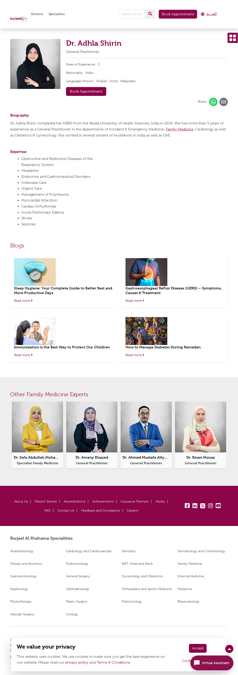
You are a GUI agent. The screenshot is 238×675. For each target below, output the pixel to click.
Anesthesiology (21, 551)
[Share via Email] (223, 102)
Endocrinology (77, 563)
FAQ (47, 510)
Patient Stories (46, 501)
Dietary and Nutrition (26, 563)
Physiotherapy (21, 601)
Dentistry (129, 551)
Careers (132, 510)
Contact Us (65, 510)
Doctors (37, 14)
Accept (198, 648)
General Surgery (78, 576)
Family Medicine (179, 129)
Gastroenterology (23, 576)
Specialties (57, 14)
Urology (72, 614)
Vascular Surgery (22, 614)
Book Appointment (178, 14)
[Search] (150, 14)
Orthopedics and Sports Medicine (147, 589)
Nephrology (19, 589)
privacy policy (77, 662)
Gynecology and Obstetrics (142, 576)
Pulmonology (132, 601)
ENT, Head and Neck (137, 563)
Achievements (103, 501)
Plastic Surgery (77, 601)
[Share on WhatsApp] (213, 102)
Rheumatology (188, 601)
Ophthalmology (77, 589)
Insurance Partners (135, 501)
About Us (21, 501)
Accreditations (74, 501)
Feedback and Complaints (100, 510)
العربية (211, 14)
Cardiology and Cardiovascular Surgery (91, 551)
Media (160, 501)
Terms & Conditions (113, 662)
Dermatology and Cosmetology (201, 551)
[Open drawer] (232, 37)
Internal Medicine (191, 576)
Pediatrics (185, 589)
